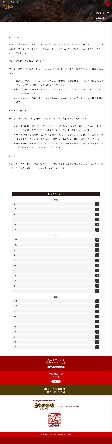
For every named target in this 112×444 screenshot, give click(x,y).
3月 (56, 229)
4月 (56, 224)
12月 (56, 239)
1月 (56, 291)
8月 (56, 204)
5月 (56, 219)
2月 (56, 285)
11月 (56, 306)
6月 (56, 214)
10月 (56, 244)
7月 (56, 209)
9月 (56, 250)
